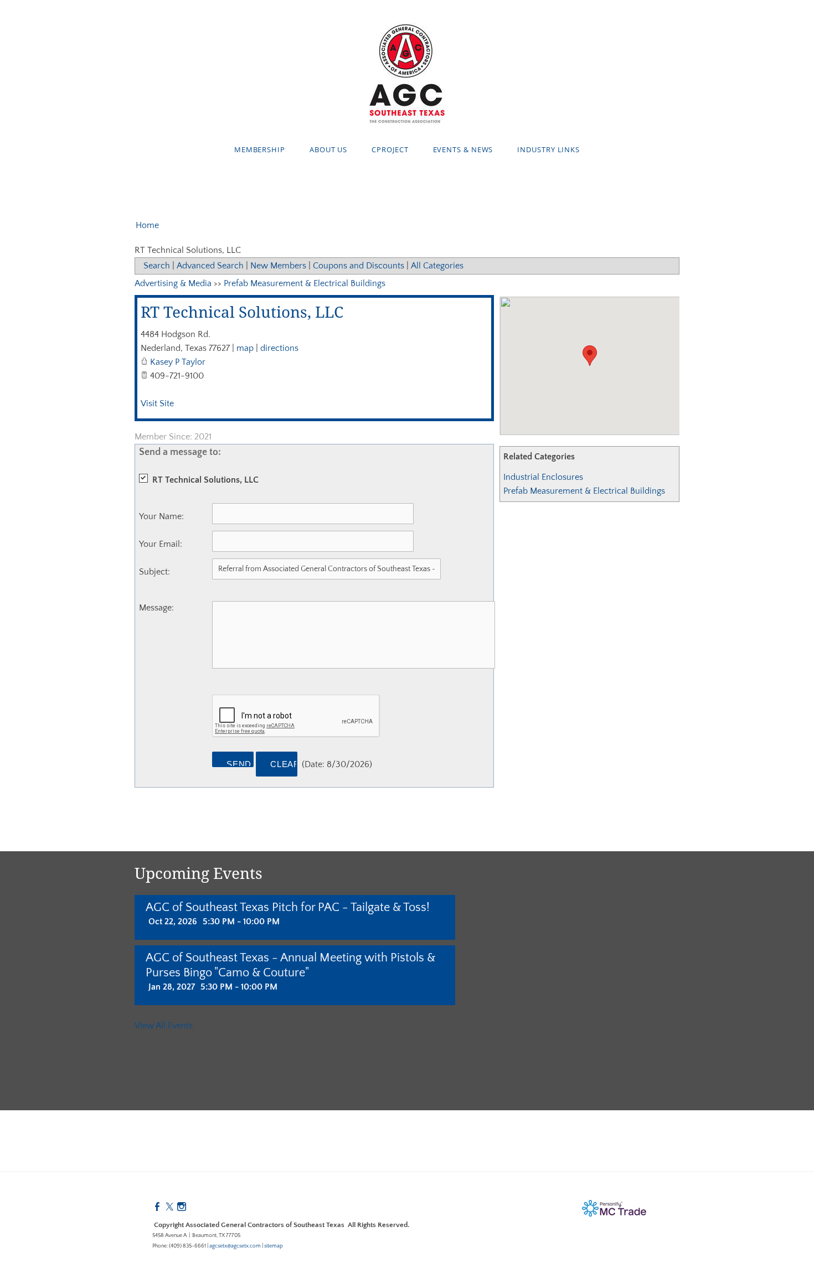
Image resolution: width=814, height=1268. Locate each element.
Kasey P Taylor (177, 362)
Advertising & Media (173, 283)
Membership (259, 149)
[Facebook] (157, 1207)
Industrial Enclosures (543, 477)
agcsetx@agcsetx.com (235, 1246)
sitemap (273, 1246)
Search (156, 266)
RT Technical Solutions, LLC (242, 313)
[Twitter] (169, 1207)
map (245, 348)
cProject (390, 149)
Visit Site (157, 403)
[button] (590, 355)
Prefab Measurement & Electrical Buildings (584, 491)
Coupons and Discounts (358, 266)
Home (147, 225)
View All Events (164, 1026)
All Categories (437, 266)
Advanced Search (210, 266)
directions (279, 348)
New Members (278, 266)
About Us (328, 149)
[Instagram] (181, 1207)
